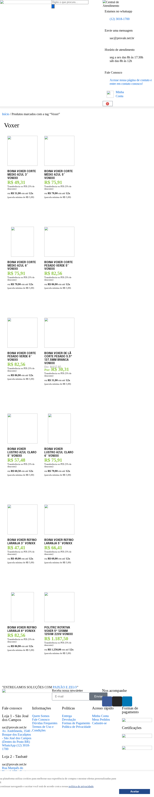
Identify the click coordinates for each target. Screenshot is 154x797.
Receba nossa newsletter (67, 690)
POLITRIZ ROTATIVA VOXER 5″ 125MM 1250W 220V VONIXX (58, 631)
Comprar (14, 216)
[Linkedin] (127, 701)
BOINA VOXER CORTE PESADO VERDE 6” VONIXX (21, 357)
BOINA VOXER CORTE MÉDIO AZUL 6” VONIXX (21, 266)
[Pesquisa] (53, 6)
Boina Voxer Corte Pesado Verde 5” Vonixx (58, 266)
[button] (77, 107)
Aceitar (134, 791)
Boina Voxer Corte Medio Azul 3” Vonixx (21, 175)
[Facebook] (107, 701)
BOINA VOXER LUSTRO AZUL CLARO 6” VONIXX (58, 452)
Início (5, 114)
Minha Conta (120, 94)
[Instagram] (117, 701)
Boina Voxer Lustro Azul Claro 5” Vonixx (21, 452)
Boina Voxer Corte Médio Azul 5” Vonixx (58, 175)
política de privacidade (81, 786)
